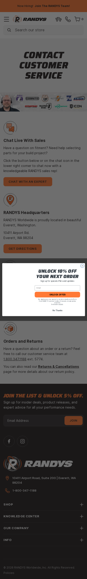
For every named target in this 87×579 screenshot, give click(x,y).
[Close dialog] (82, 266)
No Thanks (57, 310)
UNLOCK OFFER (57, 294)
